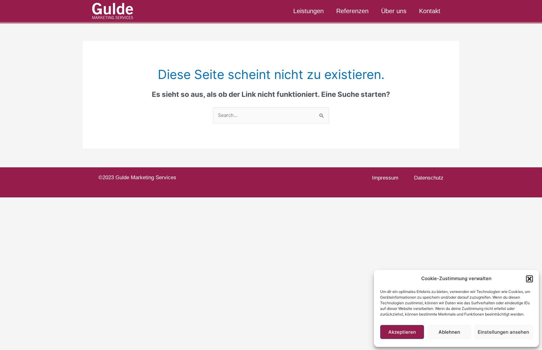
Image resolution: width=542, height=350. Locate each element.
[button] (529, 279)
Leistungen (308, 11)
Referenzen (352, 11)
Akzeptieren (402, 332)
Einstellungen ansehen (503, 332)
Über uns (393, 11)
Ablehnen (449, 332)
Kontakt (429, 11)
